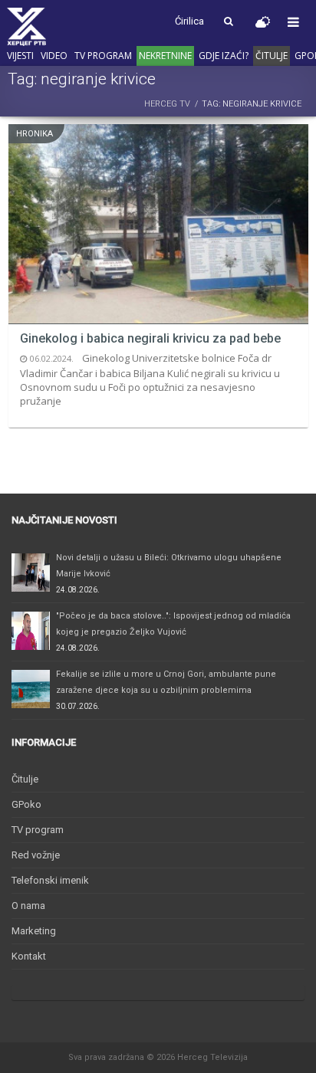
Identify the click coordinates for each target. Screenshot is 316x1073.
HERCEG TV (167, 104)
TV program (103, 55)
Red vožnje (36, 855)
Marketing (34, 931)
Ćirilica (189, 21)
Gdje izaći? (224, 55)
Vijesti (20, 55)
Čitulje (271, 55)
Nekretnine (165, 55)
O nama (28, 905)
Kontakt (29, 956)
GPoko (26, 804)
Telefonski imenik (50, 880)
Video (54, 55)
